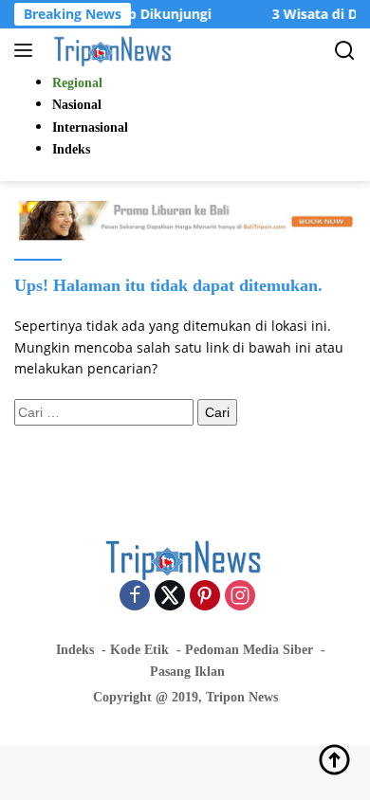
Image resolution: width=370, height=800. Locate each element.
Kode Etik (139, 650)
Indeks (75, 650)
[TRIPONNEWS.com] (111, 50)
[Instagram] (240, 596)
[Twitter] (170, 596)
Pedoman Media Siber (249, 650)
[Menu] (27, 50)
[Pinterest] (205, 596)
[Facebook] (135, 596)
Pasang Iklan (187, 671)
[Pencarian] (345, 50)
